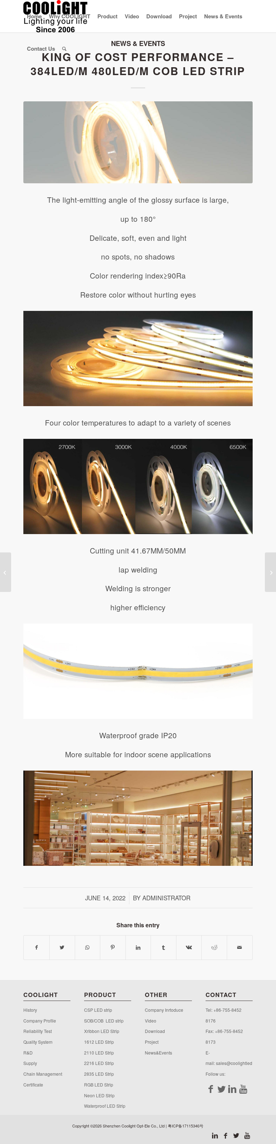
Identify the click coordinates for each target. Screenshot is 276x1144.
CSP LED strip (98, 1010)
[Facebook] (211, 1088)
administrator (166, 897)
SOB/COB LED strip (104, 1020)
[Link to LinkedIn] (215, 1135)
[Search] (64, 48)
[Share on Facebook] (36, 947)
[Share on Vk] (189, 947)
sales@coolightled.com (239, 1063)
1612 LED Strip (99, 1042)
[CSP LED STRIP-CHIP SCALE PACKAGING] (270, 572)
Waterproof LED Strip (104, 1106)
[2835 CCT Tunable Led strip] (5, 572)
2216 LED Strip (99, 1063)
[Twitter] (221, 1088)
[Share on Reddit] (214, 947)
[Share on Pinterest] (112, 947)
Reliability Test (37, 1031)
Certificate (33, 1084)
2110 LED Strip (99, 1052)
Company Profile (40, 1020)
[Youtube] (243, 1088)
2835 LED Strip (99, 1074)
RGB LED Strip (98, 1084)
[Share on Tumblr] (163, 947)
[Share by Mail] (239, 947)
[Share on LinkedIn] (138, 947)
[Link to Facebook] (225, 1135)
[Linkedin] (232, 1088)
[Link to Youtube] (247, 1135)
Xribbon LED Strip (101, 1031)
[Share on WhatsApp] (87, 947)
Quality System (37, 1042)
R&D (28, 1052)
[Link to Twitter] (236, 1135)
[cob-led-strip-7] (137, 142)
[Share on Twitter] (62, 947)
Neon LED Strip (99, 1095)
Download (155, 1031)
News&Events (158, 1052)
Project (151, 1042)
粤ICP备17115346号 (185, 1126)
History (30, 1010)
